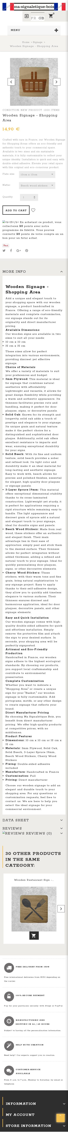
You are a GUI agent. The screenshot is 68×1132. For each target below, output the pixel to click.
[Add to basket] (34, 935)
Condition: (11, 110)
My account (20, 1115)
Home (26, 42)
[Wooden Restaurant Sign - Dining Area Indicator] (34, 909)
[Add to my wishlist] (33, 210)
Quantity (7, 196)
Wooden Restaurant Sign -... (34, 880)
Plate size (9, 174)
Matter (6, 185)
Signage (38, 42)
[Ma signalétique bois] (34, 5)
